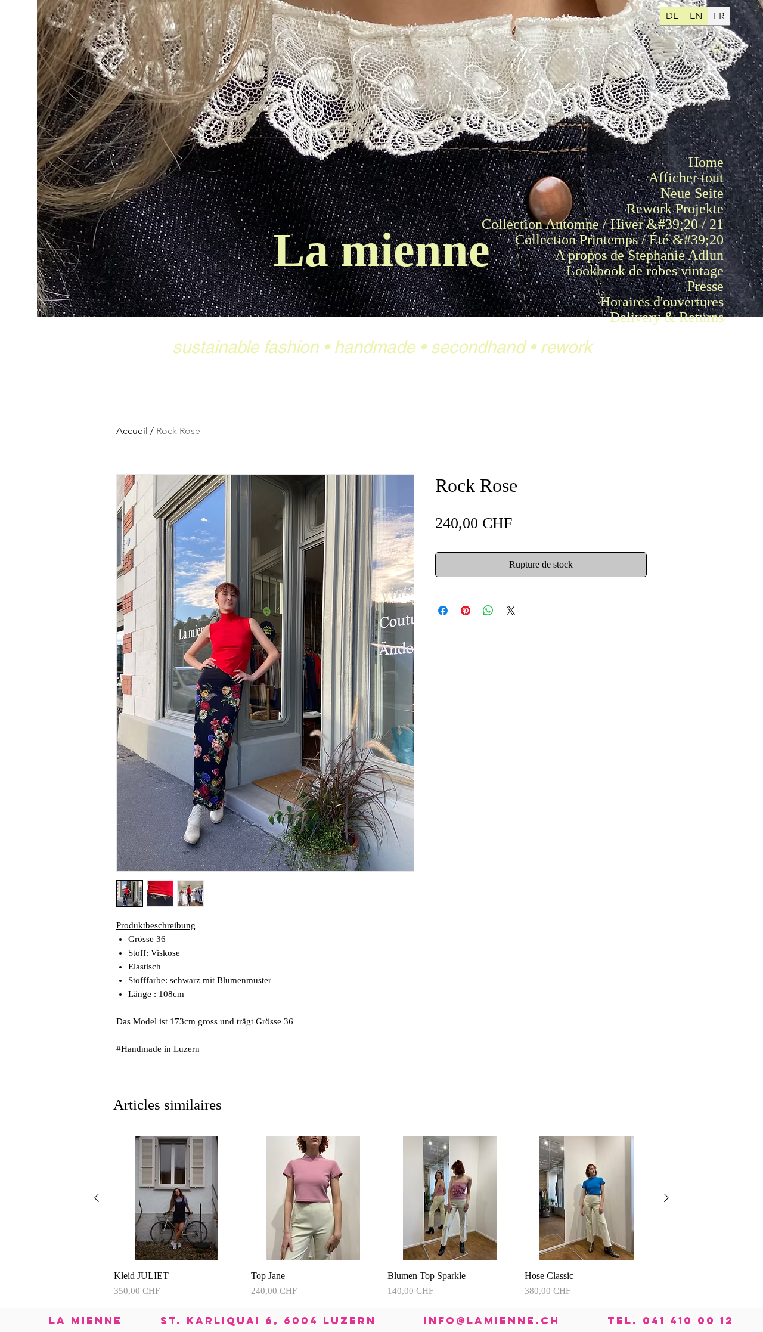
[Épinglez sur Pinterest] (465, 610)
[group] (381, 1217)
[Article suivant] (666, 1198)
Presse (705, 286)
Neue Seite (694, 193)
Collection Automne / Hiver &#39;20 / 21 (694, 224)
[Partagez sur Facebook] (443, 610)
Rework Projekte (694, 208)
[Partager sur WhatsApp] (488, 610)
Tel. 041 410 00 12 (670, 1320)
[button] (716, 48)
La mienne (381, 250)
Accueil (132, 430)
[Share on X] (511, 610)
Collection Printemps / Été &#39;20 (694, 239)
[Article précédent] (96, 1198)
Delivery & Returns (694, 317)
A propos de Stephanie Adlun (694, 255)
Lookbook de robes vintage (694, 270)
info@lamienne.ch (492, 1320)
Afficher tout (694, 177)
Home (706, 162)
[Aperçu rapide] (176, 1198)
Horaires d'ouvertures (694, 301)
